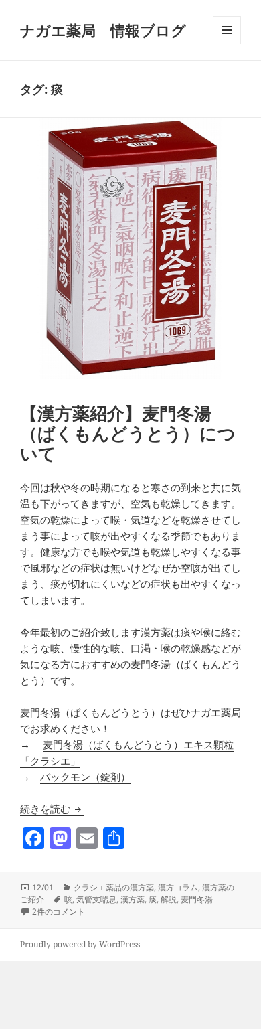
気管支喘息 (96, 899)
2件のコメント (58, 911)
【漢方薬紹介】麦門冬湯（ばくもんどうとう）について (128, 433)
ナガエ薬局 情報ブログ (103, 30)
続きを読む (52, 808)
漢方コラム (178, 887)
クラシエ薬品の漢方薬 (114, 887)
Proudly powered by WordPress (80, 944)
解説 (169, 899)
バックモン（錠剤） (85, 776)
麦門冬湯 (197, 899)
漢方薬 (132, 899)
